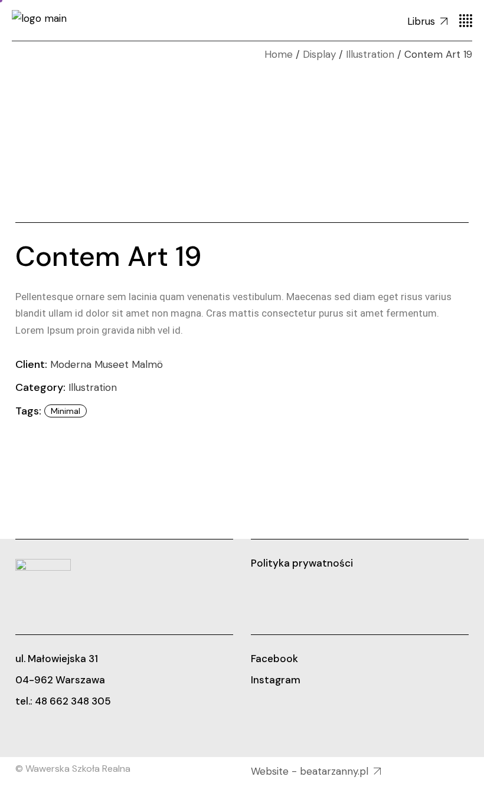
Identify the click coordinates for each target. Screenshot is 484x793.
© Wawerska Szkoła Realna (72, 768)
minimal (65, 411)
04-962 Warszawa (60, 679)
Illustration (92, 387)
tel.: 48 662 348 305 (63, 701)
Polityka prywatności (302, 563)
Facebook (274, 658)
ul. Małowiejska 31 (56, 658)
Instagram (275, 679)
